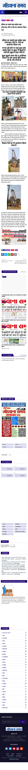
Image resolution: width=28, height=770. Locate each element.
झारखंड (14, 659)
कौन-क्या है (4, 534)
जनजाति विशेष (17, 526)
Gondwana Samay (12, 757)
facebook (9, 469)
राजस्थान (14, 691)
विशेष (14, 694)
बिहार (14, 675)
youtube (22, 475)
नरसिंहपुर (14, 667)
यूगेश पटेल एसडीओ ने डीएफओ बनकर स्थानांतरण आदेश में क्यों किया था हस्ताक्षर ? (14, 320)
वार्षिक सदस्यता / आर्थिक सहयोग (20, 531)
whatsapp (22, 469)
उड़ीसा (14, 643)
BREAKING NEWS (14, 632)
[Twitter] (5, 254)
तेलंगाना (14, 662)
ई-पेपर (16, 529)
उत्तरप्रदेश (14, 646)
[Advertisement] (14, 497)
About (16, 444)
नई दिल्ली (14, 665)
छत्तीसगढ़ (14, 651)
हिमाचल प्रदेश (14, 707)
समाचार (8, 20)
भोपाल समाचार (14, 678)
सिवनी (6, 16)
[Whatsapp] (9, 254)
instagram (9, 475)
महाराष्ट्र (14, 686)
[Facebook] (2, 254)
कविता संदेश (14, 648)
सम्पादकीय (4, 531)
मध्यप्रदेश (3, 20)
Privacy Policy (10, 756)
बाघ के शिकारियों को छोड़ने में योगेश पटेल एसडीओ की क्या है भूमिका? (13, 345)
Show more (23, 271)
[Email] (15, 254)
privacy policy (18, 447)
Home (2, 16)
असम (14, 635)
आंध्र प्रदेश (14, 638)
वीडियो (14, 697)
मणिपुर (14, 681)
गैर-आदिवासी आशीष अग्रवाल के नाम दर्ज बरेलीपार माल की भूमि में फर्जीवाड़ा (14, 295)
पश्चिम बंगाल (14, 670)
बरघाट (14, 673)
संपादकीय (14, 699)
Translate (12, 546)
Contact (4, 447)
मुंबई (14, 689)
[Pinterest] (12, 254)
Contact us (19, 754)
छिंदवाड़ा (14, 654)
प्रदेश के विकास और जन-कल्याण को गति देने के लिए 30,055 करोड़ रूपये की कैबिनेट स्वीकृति (13, 558)
